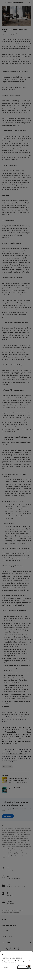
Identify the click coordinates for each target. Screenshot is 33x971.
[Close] (2, 954)
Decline (6, 967)
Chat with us (22, 967)
